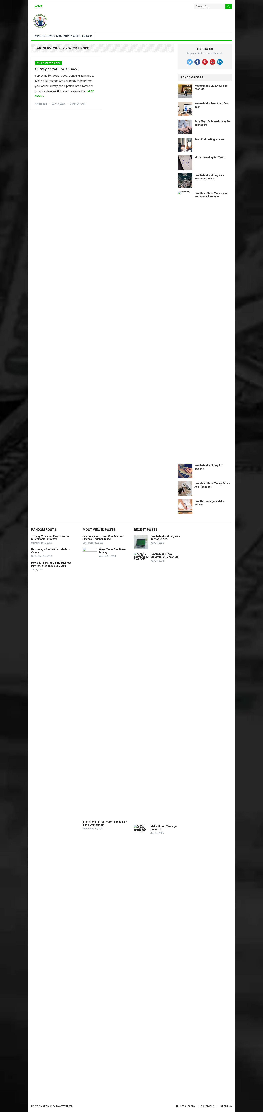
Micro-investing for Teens (210, 157)
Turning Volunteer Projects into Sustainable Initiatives (50, 538)
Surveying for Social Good (56, 69)
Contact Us (208, 1106)
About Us (226, 1106)
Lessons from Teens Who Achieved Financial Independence (103, 538)
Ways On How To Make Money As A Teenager (63, 36)
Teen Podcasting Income (209, 139)
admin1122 (41, 104)
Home (38, 6)
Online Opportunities (48, 63)
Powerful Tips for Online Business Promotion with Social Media (51, 564)
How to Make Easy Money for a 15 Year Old (164, 556)
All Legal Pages (185, 1106)
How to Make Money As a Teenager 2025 (165, 538)
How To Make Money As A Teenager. (52, 1106)
